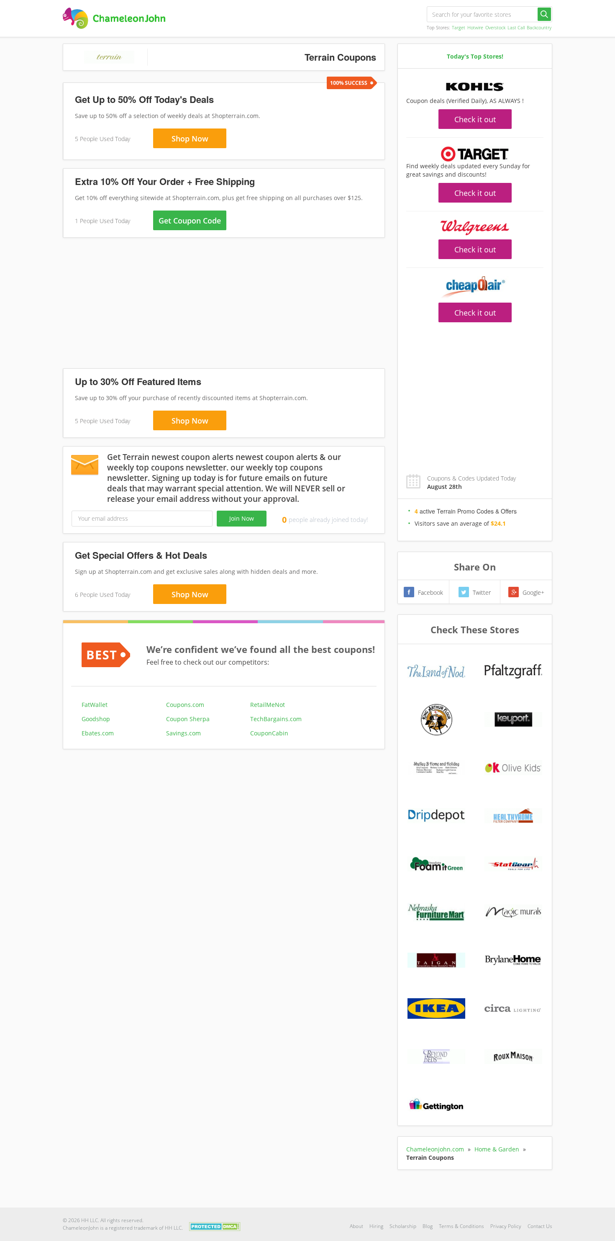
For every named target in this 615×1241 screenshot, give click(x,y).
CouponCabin (269, 733)
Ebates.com (98, 733)
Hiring (376, 1226)
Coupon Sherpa (188, 719)
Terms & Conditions (461, 1226)
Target (458, 27)
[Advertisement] (224, 304)
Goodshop (96, 719)
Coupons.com (185, 705)
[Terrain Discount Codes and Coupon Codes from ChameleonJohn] (114, 18)
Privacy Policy (505, 1226)
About (356, 1226)
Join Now (241, 518)
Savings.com (183, 733)
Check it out (475, 119)
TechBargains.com (276, 719)
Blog (428, 1226)
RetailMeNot (267, 705)
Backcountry (539, 27)
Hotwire (475, 27)
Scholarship (403, 1226)
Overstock (495, 27)
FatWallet (95, 705)
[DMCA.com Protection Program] (215, 1226)
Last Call (516, 27)
